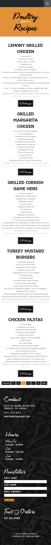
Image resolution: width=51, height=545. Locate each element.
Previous (6, 383)
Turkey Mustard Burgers (25, 254)
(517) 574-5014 (12, 413)
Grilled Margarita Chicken (25, 120)
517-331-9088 (12, 518)
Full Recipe (25, 103)
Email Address (12, 492)
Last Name (10, 485)
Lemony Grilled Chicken (25, 49)
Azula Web (33, 536)
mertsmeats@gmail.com (17, 417)
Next (44, 383)
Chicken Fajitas (25, 320)
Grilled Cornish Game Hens (25, 186)
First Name (10, 478)
